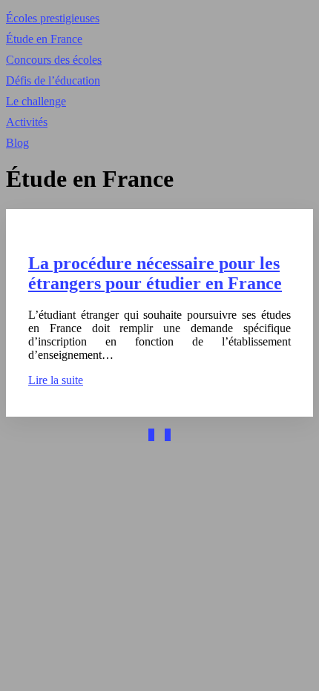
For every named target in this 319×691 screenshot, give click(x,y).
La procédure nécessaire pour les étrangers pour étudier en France (155, 273)
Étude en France (44, 39)
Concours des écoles (54, 59)
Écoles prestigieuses (52, 18)
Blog (17, 142)
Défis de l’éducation (53, 80)
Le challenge (36, 101)
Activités (26, 122)
